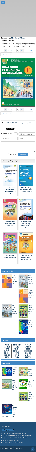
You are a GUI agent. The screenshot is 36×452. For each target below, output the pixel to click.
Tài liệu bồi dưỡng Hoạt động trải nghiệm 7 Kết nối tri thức (26, 224)
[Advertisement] (18, 19)
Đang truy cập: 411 (9, 430)
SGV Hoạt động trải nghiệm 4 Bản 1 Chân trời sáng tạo (26, 257)
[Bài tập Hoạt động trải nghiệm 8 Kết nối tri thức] (10, 209)
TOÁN (7, 345)
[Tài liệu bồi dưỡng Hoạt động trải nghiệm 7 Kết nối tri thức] (26, 209)
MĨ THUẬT (28, 345)
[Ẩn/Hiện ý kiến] (16, 133)
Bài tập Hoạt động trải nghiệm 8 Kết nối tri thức (10, 223)
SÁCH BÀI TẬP (6, 363)
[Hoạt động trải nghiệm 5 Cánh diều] (10, 243)
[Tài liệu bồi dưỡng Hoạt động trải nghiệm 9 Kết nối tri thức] (10, 175)
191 (26, 51)
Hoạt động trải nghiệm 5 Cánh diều (10, 256)
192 (31, 51)
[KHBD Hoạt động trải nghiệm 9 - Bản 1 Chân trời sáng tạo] (26, 175)
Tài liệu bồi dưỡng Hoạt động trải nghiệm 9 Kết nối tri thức (10, 190)
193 (3, 54)
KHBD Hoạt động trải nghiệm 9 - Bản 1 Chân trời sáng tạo (26, 189)
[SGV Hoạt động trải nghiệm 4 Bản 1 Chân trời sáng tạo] (26, 243)
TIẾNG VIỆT (17, 345)
